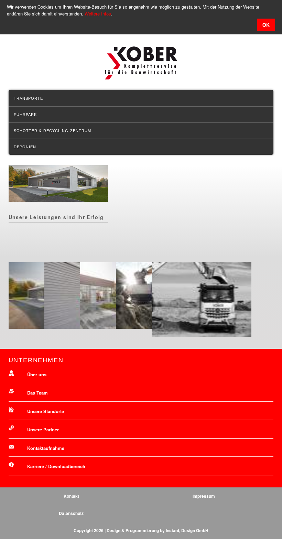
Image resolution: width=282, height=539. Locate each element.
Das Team (37, 392)
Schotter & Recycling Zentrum (52, 131)
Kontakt (71, 496)
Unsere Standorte (45, 411)
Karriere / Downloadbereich (56, 466)
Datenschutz (71, 513)
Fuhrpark (25, 114)
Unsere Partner (43, 429)
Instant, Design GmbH (187, 530)
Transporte (28, 98)
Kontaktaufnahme (45, 448)
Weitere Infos (98, 13)
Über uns (36, 374)
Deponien (25, 147)
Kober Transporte (141, 62)
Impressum (204, 496)
